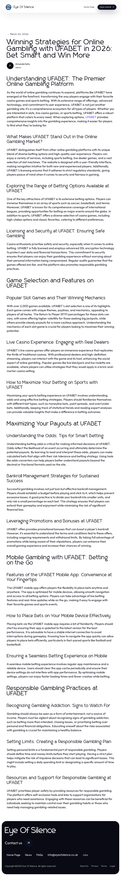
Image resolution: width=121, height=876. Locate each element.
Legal (112, 866)
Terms (104, 866)
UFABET (91, 117)
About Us (84, 866)
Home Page (13, 855)
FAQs (39, 855)
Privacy (94, 866)
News (28, 855)
